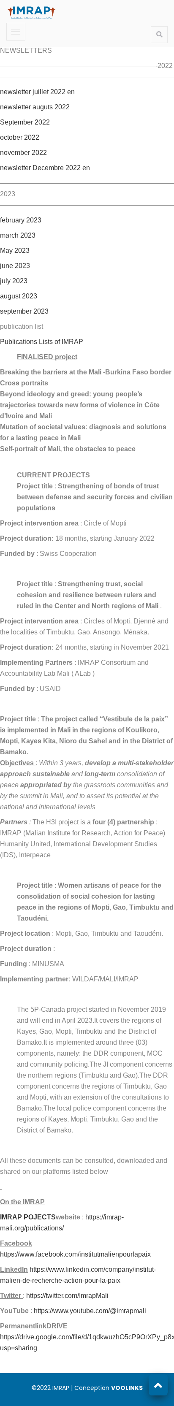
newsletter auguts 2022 (35, 107)
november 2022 (23, 152)
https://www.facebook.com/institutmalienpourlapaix (75, 1254)
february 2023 (20, 220)
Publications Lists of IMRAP (41, 341)
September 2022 (25, 122)
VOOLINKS (127, 1388)
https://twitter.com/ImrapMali (67, 1295)
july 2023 (13, 280)
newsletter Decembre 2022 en (45, 167)
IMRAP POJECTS (28, 1217)
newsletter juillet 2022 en (37, 91)
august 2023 (18, 296)
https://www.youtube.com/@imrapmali (90, 1310)
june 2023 (15, 265)
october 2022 (19, 137)
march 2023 (17, 235)
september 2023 (24, 311)
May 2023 (15, 250)
